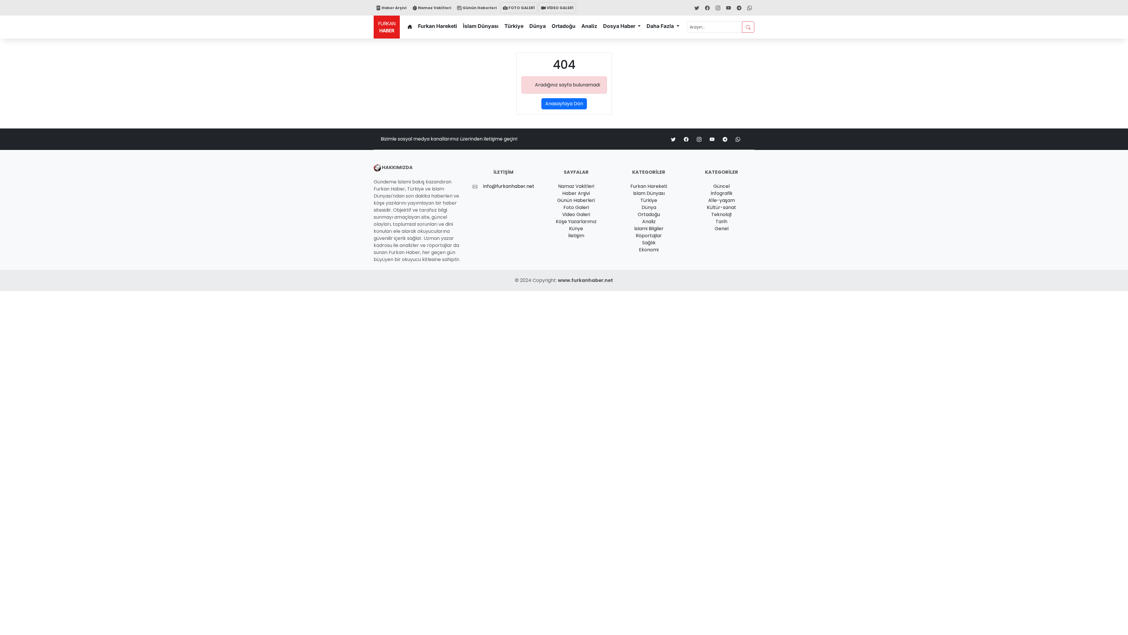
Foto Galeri (576, 207)
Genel (721, 228)
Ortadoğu (563, 26)
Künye (576, 228)
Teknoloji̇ (721, 214)
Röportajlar (649, 235)
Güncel (721, 186)
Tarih (721, 221)
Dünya (537, 26)
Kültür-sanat (721, 207)
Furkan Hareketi (437, 26)
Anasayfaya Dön (564, 103)
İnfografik (722, 193)
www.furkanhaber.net (585, 280)
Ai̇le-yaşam (721, 200)
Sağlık (649, 242)
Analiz (589, 26)
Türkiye (513, 26)
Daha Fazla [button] (661, 26)
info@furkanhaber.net (508, 186)
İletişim (576, 235)
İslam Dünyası (480, 26)
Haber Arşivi (394, 7)
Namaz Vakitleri (434, 7)
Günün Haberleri (479, 7)
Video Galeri (576, 214)
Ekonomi (649, 249)
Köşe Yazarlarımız (576, 221)
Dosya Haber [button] (620, 26)
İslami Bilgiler (649, 228)
